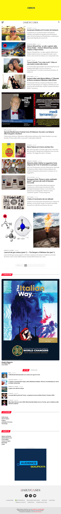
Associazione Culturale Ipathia (38, 509)
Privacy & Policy (21, 502)
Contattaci (30, 502)
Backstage (4, 442)
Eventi (3, 444)
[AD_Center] (30, 20)
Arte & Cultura (5, 418)
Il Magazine (9, 500)
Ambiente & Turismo (7, 422)
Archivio (44, 500)
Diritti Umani (5, 417)
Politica (4, 420)
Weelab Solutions (38, 511)
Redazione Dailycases (33, 500)
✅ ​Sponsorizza (20, 500)
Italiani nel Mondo (6, 436)
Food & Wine (5, 439)
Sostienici (52, 500)
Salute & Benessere (7, 438)
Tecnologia (4, 423)
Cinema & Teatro (6, 441)
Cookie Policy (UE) (41, 502)
